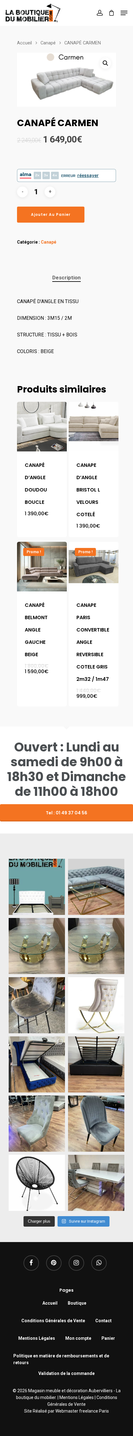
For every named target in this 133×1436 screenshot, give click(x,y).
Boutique (77, 1303)
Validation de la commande (66, 1373)
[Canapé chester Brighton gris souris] (96, 887)
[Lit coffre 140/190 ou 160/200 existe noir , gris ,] (96, 1064)
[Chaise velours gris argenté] (96, 1124)
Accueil (24, 43)
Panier (108, 1338)
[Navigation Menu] (124, 13)
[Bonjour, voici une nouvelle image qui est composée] (37, 887)
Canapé (48, 43)
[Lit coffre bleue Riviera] (37, 1064)
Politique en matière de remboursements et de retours (61, 1356)
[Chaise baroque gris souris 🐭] (37, 1124)
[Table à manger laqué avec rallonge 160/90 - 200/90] (96, 1183)
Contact (103, 1320)
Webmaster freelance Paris (82, 1411)
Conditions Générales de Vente (53, 1320)
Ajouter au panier (51, 214)
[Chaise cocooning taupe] (96, 1005)
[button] (105, 63)
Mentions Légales (36, 1338)
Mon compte (78, 1338)
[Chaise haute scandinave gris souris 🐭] (37, 1005)
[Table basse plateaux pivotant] (37, 946)
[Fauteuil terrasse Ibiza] (37, 1183)
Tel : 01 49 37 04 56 (66, 813)
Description (66, 277)
